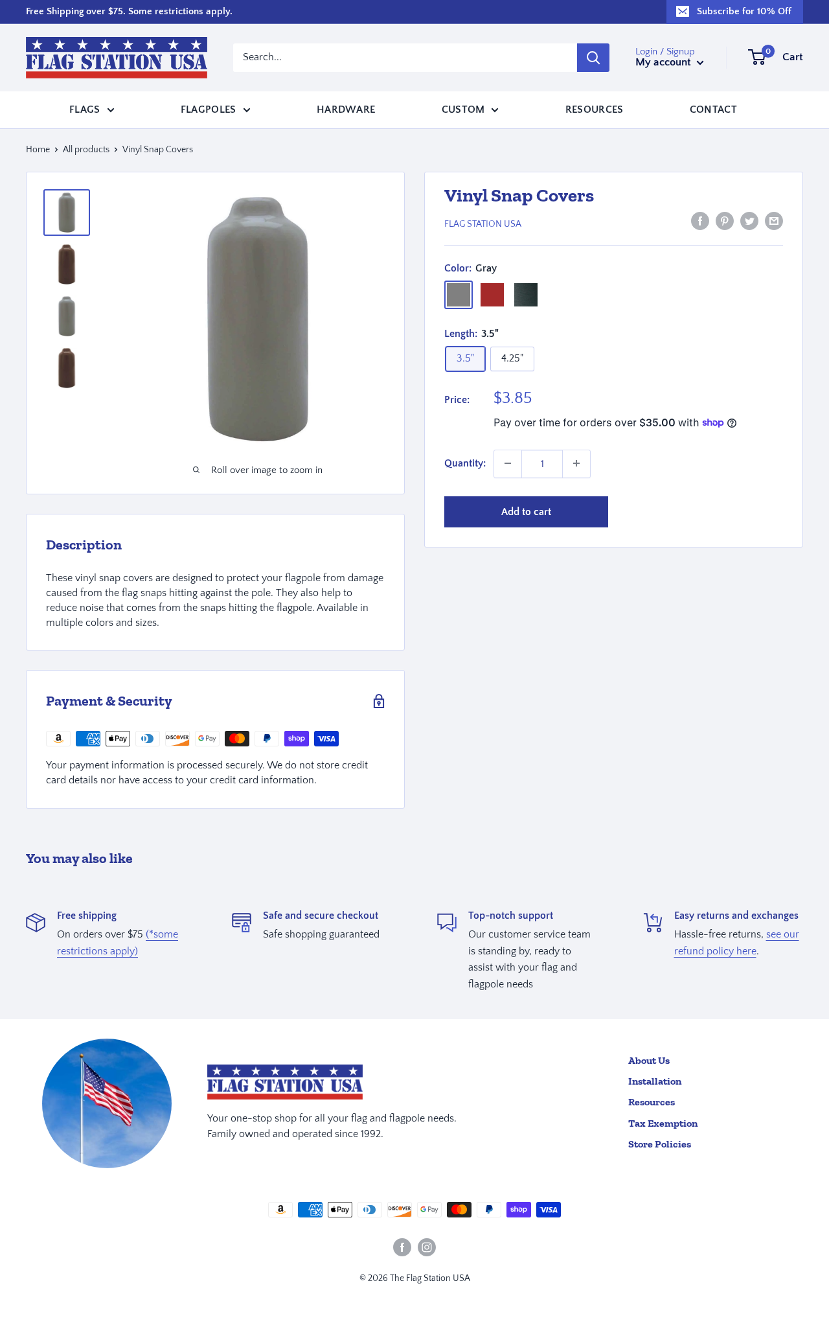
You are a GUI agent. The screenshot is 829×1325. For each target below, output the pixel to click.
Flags (84, 109)
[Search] (593, 57)
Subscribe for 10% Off (744, 11)
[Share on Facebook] (700, 221)
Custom (463, 109)
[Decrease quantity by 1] (507, 463)
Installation (654, 1081)
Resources (594, 109)
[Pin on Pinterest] (725, 221)
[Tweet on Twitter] (749, 221)
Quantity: (465, 463)
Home (38, 149)
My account (664, 62)
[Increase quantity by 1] (576, 463)
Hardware (346, 109)
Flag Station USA (482, 223)
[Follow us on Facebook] (402, 1247)
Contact (713, 109)
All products (86, 149)
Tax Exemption (663, 1123)
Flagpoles (208, 109)
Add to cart (526, 511)
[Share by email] (774, 221)
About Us (649, 1060)
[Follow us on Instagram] (427, 1247)
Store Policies (659, 1144)
